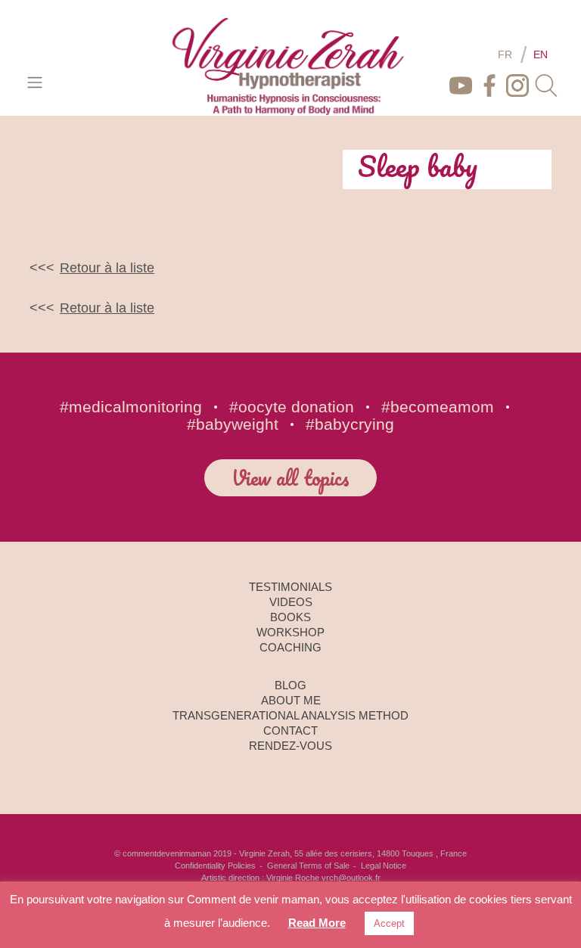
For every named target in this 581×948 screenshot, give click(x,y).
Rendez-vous (290, 745)
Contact (290, 730)
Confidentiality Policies (215, 865)
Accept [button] (389, 923)
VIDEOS (290, 601)
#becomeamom (437, 406)
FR (505, 54)
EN (540, 54)
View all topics (290, 477)
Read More (317, 922)
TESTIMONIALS (290, 586)
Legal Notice (383, 865)
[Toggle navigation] (34, 81)
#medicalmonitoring (131, 406)
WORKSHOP (290, 632)
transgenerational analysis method (290, 715)
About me (291, 700)
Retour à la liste (107, 268)
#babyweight (232, 424)
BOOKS (290, 617)
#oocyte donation (291, 406)
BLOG (290, 685)
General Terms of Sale (308, 865)
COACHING (290, 647)
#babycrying (350, 424)
